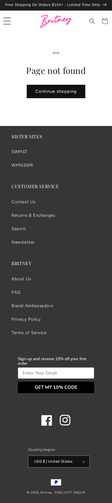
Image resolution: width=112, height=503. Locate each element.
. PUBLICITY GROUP (69, 492)
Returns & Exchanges (33, 215)
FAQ (16, 292)
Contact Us (23, 201)
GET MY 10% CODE (56, 387)
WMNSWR (22, 165)
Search (18, 228)
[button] (7, 21)
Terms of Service (29, 332)
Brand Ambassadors (32, 305)
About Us (21, 278)
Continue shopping (56, 91)
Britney (46, 492)
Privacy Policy (25, 319)
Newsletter (23, 242)
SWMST (19, 151)
